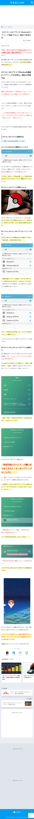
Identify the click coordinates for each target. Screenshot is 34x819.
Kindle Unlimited (14, 644)
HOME (18, 812)
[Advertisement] (17, 15)
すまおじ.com (17, 2)
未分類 (11, 659)
